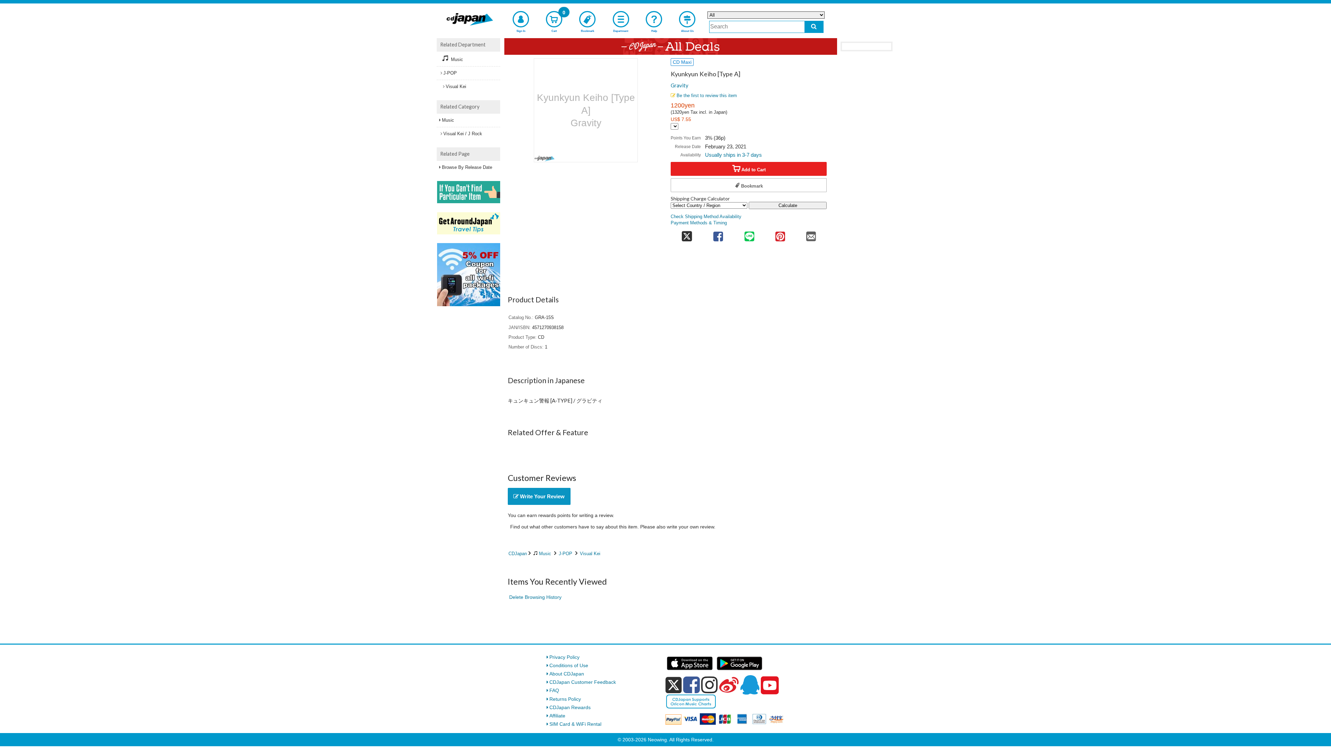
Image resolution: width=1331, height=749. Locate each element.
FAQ (554, 690)
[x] (674, 685)
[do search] (814, 27)
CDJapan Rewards (570, 707)
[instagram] (709, 685)
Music (545, 553)
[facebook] (691, 685)
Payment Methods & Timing (699, 223)
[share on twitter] (687, 234)
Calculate (787, 205)
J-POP (565, 553)
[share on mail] (811, 234)
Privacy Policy (564, 657)
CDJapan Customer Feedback (582, 682)
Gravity (679, 85)
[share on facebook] (718, 234)
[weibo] (729, 685)
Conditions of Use (568, 665)
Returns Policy (565, 699)
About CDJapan (566, 674)
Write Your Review (542, 496)
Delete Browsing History (535, 597)
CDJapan (517, 553)
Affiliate (557, 715)
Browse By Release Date (467, 167)
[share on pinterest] (780, 234)
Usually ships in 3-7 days (733, 155)
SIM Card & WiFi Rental (575, 724)
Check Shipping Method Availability (706, 216)
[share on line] (749, 234)
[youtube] (770, 686)
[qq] (749, 685)
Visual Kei (590, 553)
